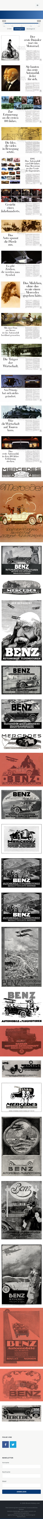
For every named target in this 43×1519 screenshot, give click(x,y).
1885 (34, 52)
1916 (34, 635)
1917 (34, 1045)
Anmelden (21, 1492)
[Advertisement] (24, 14)
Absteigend (30, 29)
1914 (34, 516)
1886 (34, 83)
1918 (34, 1102)
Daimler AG (26, 52)
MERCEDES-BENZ (14, 52)
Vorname (5, 1462)
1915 (34, 565)
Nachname (6, 1472)
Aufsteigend (19, 29)
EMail (4, 1481)
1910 (34, 114)
